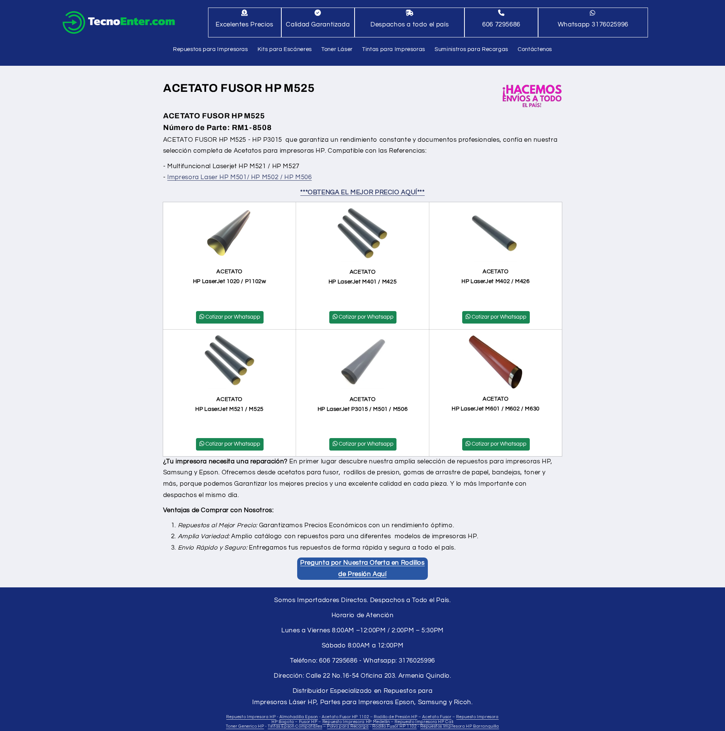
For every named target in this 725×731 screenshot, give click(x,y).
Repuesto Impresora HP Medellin (356, 722)
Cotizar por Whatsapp (232, 317)
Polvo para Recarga (348, 727)
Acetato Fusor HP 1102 (346, 717)
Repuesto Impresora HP (251, 717)
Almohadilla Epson (298, 717)
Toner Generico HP (245, 727)
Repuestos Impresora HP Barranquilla (459, 727)
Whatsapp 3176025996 (593, 24)
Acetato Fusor (436, 717)
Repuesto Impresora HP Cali (424, 722)
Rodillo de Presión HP (395, 717)
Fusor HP (308, 722)
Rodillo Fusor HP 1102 (394, 727)
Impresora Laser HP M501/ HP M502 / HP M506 (239, 177)
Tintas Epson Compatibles (295, 727)
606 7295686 (501, 24)
